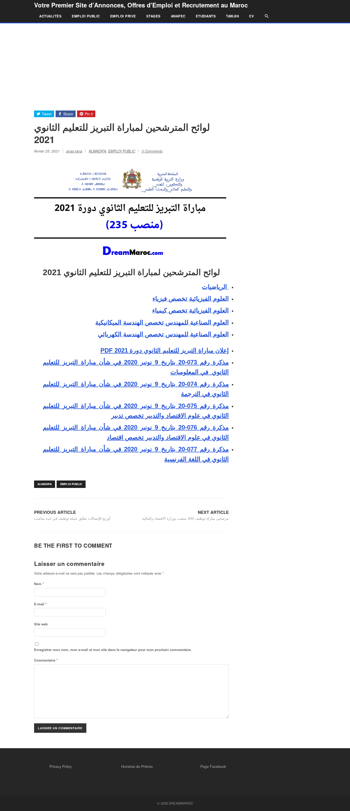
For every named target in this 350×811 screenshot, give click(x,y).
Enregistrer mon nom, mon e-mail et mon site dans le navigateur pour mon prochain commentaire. (113, 649)
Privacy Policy (60, 766)
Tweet (47, 113)
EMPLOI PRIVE (123, 16)
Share (68, 113)
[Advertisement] (175, 62)
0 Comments (152, 151)
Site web (41, 624)
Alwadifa (44, 484)
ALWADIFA (97, 151)
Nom (39, 583)
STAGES (153, 16)
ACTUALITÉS (50, 16)
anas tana (74, 151)
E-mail (40, 604)
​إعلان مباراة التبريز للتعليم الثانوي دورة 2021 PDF (164, 350)
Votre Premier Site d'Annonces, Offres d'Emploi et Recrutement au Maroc (141, 5)
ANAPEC (178, 16)
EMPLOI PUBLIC (86, 16)
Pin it (89, 113)
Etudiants (206, 16)
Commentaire (46, 660)
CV (251, 16)
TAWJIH (232, 16)
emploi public (71, 484)
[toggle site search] (264, 16)
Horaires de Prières (137, 766)
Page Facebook (213, 766)
